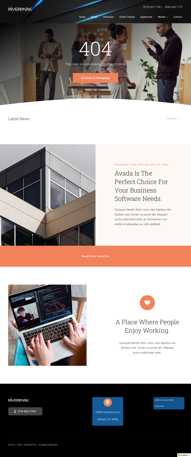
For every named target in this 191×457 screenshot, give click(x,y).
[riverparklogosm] (20, 7)
